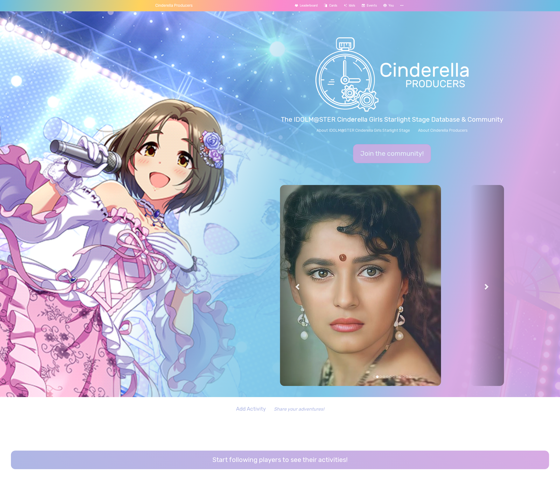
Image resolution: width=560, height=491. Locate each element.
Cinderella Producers (173, 5)
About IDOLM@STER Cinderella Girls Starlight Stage (363, 130)
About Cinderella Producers (442, 130)
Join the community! (392, 153)
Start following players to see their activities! (280, 371)
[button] (388, 5)
